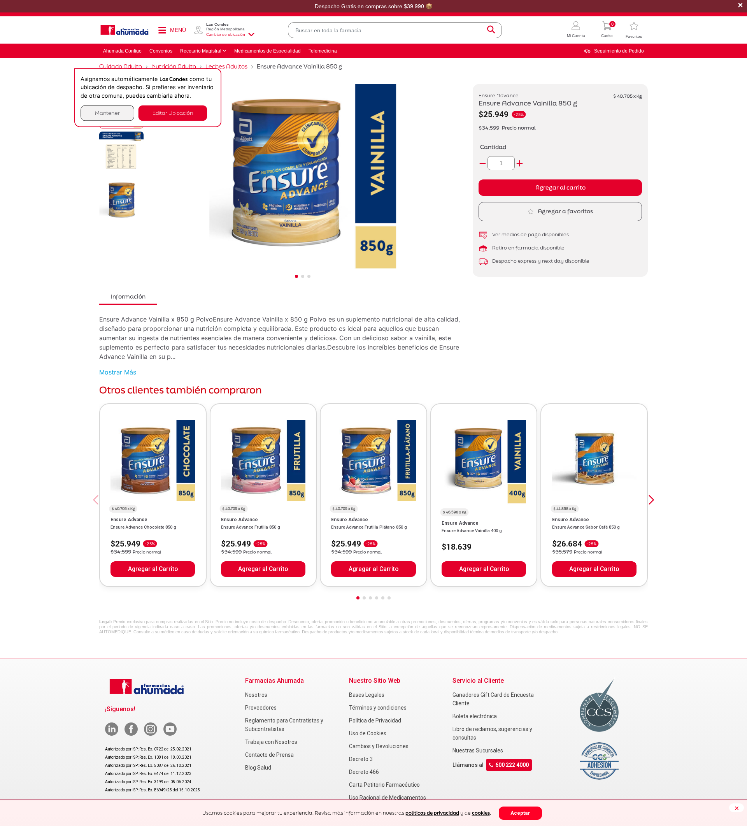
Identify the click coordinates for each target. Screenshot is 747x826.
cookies (481, 813)
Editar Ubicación (173, 113)
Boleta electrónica (474, 716)
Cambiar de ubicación (225, 34)
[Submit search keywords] (491, 30)
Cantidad (493, 147)
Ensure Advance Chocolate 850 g (143, 527)
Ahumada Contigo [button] (122, 51)
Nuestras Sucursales (477, 750)
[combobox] (395, 30)
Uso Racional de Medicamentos (387, 797)
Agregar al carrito (560, 187)
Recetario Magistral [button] (200, 51)
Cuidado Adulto (120, 66)
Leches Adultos (226, 66)
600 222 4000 (512, 765)
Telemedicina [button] (323, 51)
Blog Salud (258, 767)
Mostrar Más (117, 372)
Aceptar (520, 813)
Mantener (107, 113)
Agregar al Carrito (153, 569)
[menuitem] (614, 51)
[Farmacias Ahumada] (124, 30)
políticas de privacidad (432, 813)
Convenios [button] (160, 51)
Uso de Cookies (367, 733)
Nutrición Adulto (173, 66)
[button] (576, 30)
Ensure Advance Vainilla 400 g (472, 530)
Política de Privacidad (375, 720)
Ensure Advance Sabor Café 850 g (586, 527)
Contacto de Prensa (269, 755)
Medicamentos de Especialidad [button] (267, 51)
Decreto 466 (364, 772)
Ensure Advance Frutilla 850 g (250, 527)
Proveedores (261, 708)
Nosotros (256, 695)
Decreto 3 (361, 759)
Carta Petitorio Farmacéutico (384, 785)
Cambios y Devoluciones (379, 746)
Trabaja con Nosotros (271, 742)
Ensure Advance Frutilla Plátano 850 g (369, 527)
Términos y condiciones (378, 708)
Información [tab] (128, 296)
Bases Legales (366, 695)
